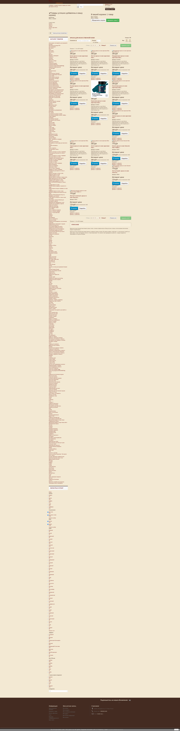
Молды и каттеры (52, 394)
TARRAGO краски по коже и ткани (56, 191)
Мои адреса (65, 713)
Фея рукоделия (52, 335)
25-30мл (50, 664)
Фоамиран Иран (52, 431)
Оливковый (51, 572)
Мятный (50, 569)
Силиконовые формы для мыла (55, 230)
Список (130, 41)
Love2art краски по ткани (54, 184)
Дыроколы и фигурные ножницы (56, 337)
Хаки (50, 625)
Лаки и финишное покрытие (55, 476)
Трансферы (51, 108)
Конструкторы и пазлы (53, 149)
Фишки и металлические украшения (56, 351)
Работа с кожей (52, 308)
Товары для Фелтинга (53, 403)
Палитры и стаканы (53, 292)
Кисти (50, 144)
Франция (51, 686)
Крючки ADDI (51, 122)
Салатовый (51, 602)
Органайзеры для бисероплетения (56, 93)
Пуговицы (51, 302)
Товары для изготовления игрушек (56, 374)
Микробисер (51, 79)
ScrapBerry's (51, 330)
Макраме (51, 215)
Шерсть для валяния (53, 412)
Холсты (50, 480)
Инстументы (51, 51)
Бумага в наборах (52, 321)
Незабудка (51, 117)
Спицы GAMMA (52, 129)
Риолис (50, 265)
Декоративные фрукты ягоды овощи (56, 419)
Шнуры (50, 213)
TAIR (50, 504)
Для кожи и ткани (52, 515)
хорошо (176, 729)
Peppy (50, 282)
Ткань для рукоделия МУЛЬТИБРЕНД (57, 370)
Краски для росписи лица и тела (56, 457)
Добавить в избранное (74, 78)
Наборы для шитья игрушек (55, 279)
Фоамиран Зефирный (53, 430)
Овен (50, 263)
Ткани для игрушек (53, 389)
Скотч (50, 342)
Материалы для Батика (54, 196)
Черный (50, 628)
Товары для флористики (54, 417)
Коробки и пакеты (52, 298)
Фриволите (51, 62)
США (50, 683)
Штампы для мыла (53, 232)
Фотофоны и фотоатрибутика (55, 437)
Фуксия (50, 622)
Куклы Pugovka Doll (53, 285)
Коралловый (51, 551)
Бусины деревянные (53, 83)
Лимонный (51, 566)
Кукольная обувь (52, 380)
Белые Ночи (51, 469)
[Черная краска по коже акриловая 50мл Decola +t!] (79, 141)
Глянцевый (51, 635)
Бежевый (51, 531)
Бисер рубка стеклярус (54, 78)
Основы (50, 98)
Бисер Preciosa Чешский (54, 73)
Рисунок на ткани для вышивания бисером (58, 266)
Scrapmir (51, 332)
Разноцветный (52, 596)
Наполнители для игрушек (54, 382)
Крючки (50, 121)
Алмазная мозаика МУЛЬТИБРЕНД (56, 65)
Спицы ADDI (51, 127)
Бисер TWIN (51, 75)
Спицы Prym (51, 130)
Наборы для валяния (53, 407)
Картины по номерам (53, 135)
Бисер (50, 72)
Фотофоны (51, 440)
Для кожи (51, 512)
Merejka (50, 240)
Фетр (50, 408)
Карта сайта (51, 719)
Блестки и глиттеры (53, 452)
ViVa (50, 451)
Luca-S (50, 239)
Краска (50, 525)
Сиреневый (51, 613)
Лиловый (51, 563)
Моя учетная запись (69, 706)
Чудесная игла (52, 273)
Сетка (127, 41)
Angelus (50, 496)
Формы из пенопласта (53, 435)
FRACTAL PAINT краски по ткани (56, 179)
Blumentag (51, 111)
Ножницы (51, 58)
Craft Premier (51, 325)
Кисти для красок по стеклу (55, 156)
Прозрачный (51, 593)
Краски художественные (54, 459)
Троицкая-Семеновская (54, 414)
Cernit (50, 398)
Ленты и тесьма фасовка (54, 212)
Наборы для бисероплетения (55, 92)
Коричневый (51, 554)
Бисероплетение (52, 70)
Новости (50, 25)
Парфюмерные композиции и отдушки (57, 223)
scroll (119, 702)
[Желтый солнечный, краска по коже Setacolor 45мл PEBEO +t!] (79, 191)
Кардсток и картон (53, 336)
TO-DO (50, 465)
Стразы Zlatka (52, 361)
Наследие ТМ (52, 260)
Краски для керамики (53, 165)
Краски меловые (52, 470)
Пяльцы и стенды (52, 60)
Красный (51, 557)
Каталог (50, 23)
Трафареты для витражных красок (56, 158)
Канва (50, 132)
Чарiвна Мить (52, 271)
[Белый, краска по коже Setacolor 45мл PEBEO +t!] (121, 141)
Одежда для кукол (53, 384)
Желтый (50, 543)
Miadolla (50, 280)
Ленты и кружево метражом (55, 210)
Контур (50, 522)
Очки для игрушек (53, 385)
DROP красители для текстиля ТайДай (57, 178)
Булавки (50, 44)
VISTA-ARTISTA (52, 466)
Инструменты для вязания (54, 120)
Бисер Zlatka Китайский (54, 77)
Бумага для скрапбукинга (54, 320)
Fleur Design (51, 326)
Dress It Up (51, 303)
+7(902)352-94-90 (59, 3)
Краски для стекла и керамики (55, 163)
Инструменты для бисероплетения (56, 89)
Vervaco (50, 246)
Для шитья (51, 48)
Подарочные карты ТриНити (55, 301)
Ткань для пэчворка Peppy (54, 369)
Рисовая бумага (52, 106)
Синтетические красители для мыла (56, 231)
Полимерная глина (53, 395)
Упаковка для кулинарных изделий (56, 203)
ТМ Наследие (52, 68)
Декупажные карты (53, 105)
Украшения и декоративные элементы (57, 350)
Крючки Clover (52, 124)
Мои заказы (65, 708)
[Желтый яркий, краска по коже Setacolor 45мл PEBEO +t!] (121, 166)
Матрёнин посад (52, 258)
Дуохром (51, 638)
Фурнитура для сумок (53, 441)
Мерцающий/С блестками (54, 647)
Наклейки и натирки (53, 341)
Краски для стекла (53, 167)
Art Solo (50, 235)
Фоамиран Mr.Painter (53, 428)
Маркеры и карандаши (53, 55)
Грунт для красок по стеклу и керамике (57, 155)
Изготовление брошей (53, 118)
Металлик (51, 650)
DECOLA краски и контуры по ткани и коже (58, 177)
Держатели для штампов (54, 345)
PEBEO (50, 462)
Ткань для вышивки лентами (55, 270)
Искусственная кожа (53, 312)
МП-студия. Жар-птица (54, 259)
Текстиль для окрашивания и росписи (57, 364)
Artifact (50, 397)
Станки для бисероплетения (55, 94)
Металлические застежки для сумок (56, 442)
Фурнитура (51, 99)
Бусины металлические (54, 86)
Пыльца (50, 425)
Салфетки (51, 107)
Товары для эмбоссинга (54, 349)
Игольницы (51, 50)
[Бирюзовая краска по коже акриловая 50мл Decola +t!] (100, 89)
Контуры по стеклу (53, 161)
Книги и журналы (52, 148)
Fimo (50, 400)
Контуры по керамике (53, 160)
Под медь (51, 587)
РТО (50, 268)
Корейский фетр (52, 411)
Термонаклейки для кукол (54, 388)
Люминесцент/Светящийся (54, 641)
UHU (50, 146)
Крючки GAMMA (52, 125)
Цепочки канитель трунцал (54, 101)
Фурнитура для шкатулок (54, 445)
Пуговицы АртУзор (53, 307)
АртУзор (50, 283)
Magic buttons (52, 306)
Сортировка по (73, 40)
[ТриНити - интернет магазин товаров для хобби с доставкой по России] (62, 8)
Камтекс (50, 413)
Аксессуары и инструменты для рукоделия (58, 43)
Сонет (50, 474)
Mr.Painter (51, 328)
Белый (50, 534)
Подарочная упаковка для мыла (56, 227)
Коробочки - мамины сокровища (55, 299)
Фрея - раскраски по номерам (55, 139)
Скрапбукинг (51, 317)
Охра (50, 578)
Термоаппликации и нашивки (55, 365)
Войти (51, 0)
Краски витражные (53, 164)
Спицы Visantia (52, 131)
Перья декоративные (53, 293)
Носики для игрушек (53, 383)
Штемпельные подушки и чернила (56, 347)
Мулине (50, 216)
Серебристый (51, 605)
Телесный (51, 616)
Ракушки (51, 426)
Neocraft (50, 242)
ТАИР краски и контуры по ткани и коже (57, 197)
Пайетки (50, 290)
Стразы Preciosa (52, 360)
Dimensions (51, 236)
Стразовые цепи (52, 357)
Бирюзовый (51, 537)
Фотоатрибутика (52, 438)
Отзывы (50, 26)
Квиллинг (51, 140)
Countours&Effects (53, 449)
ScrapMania (51, 331)
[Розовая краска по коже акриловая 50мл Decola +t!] (79, 81)
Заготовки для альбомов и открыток (56, 339)
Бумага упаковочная (53, 296)
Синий (50, 610)
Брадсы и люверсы (53, 318)
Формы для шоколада (53, 206)
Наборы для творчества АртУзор (56, 278)
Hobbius (50, 275)
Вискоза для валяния (53, 404)
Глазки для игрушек (53, 376)
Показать (94, 40)
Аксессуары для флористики (55, 418)
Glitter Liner (51, 450)
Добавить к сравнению (75, 79)
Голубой (50, 540)
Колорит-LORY (52, 277)
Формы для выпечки (53, 204)
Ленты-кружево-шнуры (53, 207)
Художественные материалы (55, 446)
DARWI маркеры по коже (54, 175)
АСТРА (50, 409)
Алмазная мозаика (53, 63)
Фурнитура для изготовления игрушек (57, 390)
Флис (50, 373)
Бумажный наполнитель (54, 297)
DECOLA (51, 460)
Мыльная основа (52, 220)
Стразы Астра (52, 363)
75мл (50, 670)
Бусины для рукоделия (54, 81)
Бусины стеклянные (53, 88)
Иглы (50, 49)
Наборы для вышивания (54, 234)
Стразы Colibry (52, 359)
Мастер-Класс (52, 473)
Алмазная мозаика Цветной (55, 67)
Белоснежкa (51, 136)
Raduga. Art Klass (52, 245)
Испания (50, 677)
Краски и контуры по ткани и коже (56, 173)
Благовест (51, 250)
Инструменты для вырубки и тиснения (57, 340)
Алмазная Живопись (53, 64)
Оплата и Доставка (53, 27)
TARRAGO (51, 507)
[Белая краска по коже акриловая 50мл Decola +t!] (79, 51)
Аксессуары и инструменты (55, 393)
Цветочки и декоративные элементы (56, 352)
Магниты (51, 54)
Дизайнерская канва (53, 134)
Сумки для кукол (52, 387)
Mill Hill (50, 241)
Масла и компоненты (53, 218)
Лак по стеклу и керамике (54, 168)
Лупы (50, 53)
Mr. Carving (51, 112)
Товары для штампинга (54, 344)
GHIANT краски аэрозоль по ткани (56, 180)
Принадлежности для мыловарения (56, 228)
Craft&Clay (51, 399)
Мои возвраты (66, 710)
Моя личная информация (69, 715)
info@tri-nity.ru (100, 713)
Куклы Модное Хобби (53, 287)
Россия (50, 680)
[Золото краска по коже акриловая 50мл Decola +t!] (100, 141)
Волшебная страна (53, 251)
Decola (50, 499)
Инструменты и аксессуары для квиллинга (58, 142)
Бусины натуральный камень (55, 87)
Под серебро (51, 590)
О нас (50, 28)
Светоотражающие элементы (55, 366)
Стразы (50, 356)
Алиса (50, 249)
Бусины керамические (53, 84)
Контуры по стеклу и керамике (55, 159)
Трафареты (51, 433)
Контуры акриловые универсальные (56, 456)
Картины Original (52, 137)
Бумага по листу (52, 322)
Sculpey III (51, 402)
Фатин (50, 371)
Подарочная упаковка (53, 294)
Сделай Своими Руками (54, 269)
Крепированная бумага (54, 423)
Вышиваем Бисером (53, 253)
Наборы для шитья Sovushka (55, 288)
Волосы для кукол (53, 375)
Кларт (50, 254)
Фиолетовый (51, 619)
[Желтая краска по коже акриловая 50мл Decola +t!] (100, 51)
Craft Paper (51, 323)
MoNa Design (51, 327)
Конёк (50, 255)
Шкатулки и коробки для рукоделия (56, 481)
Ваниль (50, 284)
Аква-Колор (51, 468)
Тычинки (50, 427)
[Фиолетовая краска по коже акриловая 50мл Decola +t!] (121, 81)
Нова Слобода (52, 261)
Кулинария (51, 198)
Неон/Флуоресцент (53, 653)
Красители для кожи (53, 313)
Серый (50, 607)
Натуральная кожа (53, 314)
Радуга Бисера (52, 264)
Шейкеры (51, 355)
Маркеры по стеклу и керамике (55, 169)
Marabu (50, 447)
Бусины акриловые (53, 82)
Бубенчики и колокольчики (54, 97)
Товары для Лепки (53, 392)
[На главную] (50, 33)
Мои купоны (66, 717)
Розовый (50, 599)
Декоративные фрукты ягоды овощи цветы (58, 422)
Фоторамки (51, 436)
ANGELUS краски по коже (54, 174)
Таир (50, 475)
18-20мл (50, 661)
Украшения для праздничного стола (56, 202)
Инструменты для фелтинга (55, 406)
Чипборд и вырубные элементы (55, 354)
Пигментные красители (54, 225)
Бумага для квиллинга (53, 141)
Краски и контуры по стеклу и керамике (57, 151)
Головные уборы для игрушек (55, 378)
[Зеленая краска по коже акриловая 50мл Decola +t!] (121, 111)
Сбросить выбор (52, 517)
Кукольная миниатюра (53, 379)
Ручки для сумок (52, 443)
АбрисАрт (51, 247)
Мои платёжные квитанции (69, 711)
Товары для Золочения (54, 479)
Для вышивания (52, 46)
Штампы (50, 346)
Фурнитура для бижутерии (54, 96)
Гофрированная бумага (54, 421)
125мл (50, 672)
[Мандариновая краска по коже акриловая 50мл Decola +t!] (121, 51)
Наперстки (51, 56)
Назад (50, 492)
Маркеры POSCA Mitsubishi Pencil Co (57, 194)
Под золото (51, 584)
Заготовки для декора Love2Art (55, 113)
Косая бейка (51, 208)
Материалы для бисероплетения (56, 91)
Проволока (51, 59)
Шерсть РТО (51, 416)
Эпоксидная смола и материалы (56, 483)
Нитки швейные (52, 289)
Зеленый (51, 546)
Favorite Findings (52, 304)
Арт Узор (51, 333)
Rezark (50, 150)
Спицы (50, 126)
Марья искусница (52, 256)
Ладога (50, 471)
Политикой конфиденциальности (115, 729)
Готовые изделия (52, 102)
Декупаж (51, 103)
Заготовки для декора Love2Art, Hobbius (57, 115)
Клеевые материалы (53, 145)
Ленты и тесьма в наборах (54, 211)
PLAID (50, 464)
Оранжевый (51, 575)
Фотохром (51, 656)
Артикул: (72, 59)
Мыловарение (52, 217)
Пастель (50, 478)
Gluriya (50, 237)
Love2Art (51, 461)
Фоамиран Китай (52, 432)
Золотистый (51, 548)
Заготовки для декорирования (55, 110)
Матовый (51, 644)
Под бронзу (51, 581)
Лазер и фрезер (52, 116)
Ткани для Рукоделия (53, 368)
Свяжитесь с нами (53, 1)
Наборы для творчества (54, 274)
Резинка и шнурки (52, 316)
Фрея (50, 69)
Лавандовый (51, 560)
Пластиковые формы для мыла (55, 226)
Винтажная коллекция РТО (54, 45)
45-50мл (50, 667)
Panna (50, 244)
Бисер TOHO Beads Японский (55, 74)
